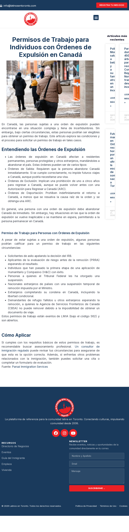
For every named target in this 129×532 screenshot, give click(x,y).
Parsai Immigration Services (30, 366)
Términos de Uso (108, 506)
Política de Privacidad (86, 506)
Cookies (123, 506)
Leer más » (112, 102)
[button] (96, 17)
